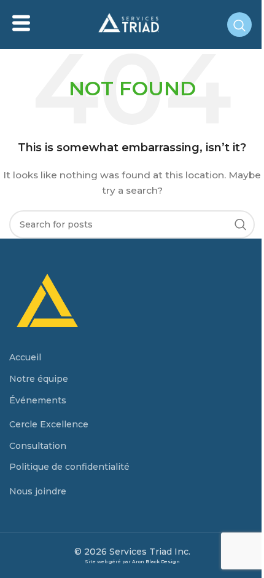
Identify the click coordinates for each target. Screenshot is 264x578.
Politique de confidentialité (69, 466)
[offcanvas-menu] (21, 23)
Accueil (25, 357)
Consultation (37, 445)
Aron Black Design (156, 561)
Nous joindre (37, 491)
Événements (37, 400)
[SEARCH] (241, 224)
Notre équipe (38, 378)
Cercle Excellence (48, 424)
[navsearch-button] (239, 24)
